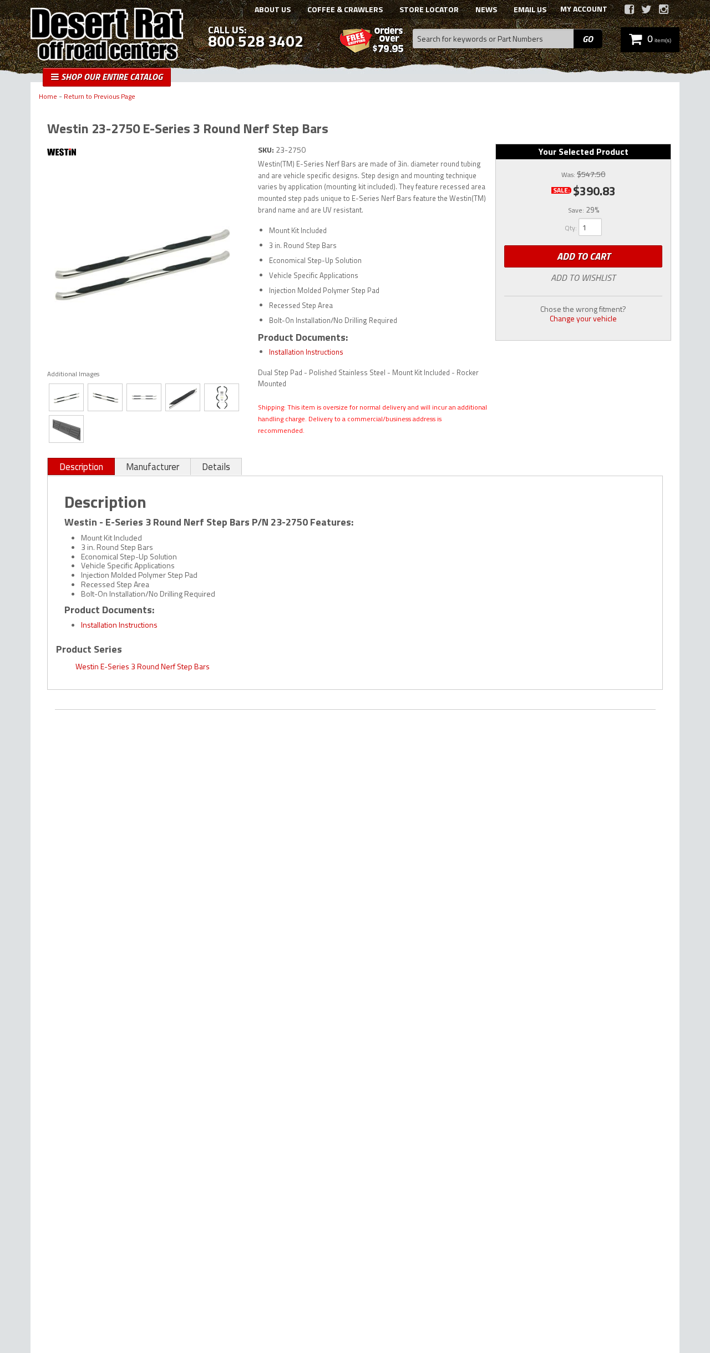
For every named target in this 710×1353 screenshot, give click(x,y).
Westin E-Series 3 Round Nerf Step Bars (142, 666)
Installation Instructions (306, 351)
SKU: (267, 149)
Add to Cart (583, 256)
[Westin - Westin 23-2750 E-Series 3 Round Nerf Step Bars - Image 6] (66, 429)
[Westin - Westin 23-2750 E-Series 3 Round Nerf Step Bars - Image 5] (222, 397)
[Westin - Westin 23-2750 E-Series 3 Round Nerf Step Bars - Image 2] (105, 397)
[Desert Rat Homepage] (107, 35)
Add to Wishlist (583, 277)
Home (48, 97)
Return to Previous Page (99, 97)
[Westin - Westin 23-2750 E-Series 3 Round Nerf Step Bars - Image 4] (183, 397)
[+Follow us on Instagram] (663, 9)
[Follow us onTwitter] (646, 9)
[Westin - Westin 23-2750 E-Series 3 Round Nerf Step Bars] (144, 153)
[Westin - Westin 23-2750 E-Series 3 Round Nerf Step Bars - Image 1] (66, 397)
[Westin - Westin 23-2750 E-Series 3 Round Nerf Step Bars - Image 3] (144, 397)
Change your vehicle (583, 318)
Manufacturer (152, 467)
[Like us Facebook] (629, 9)
